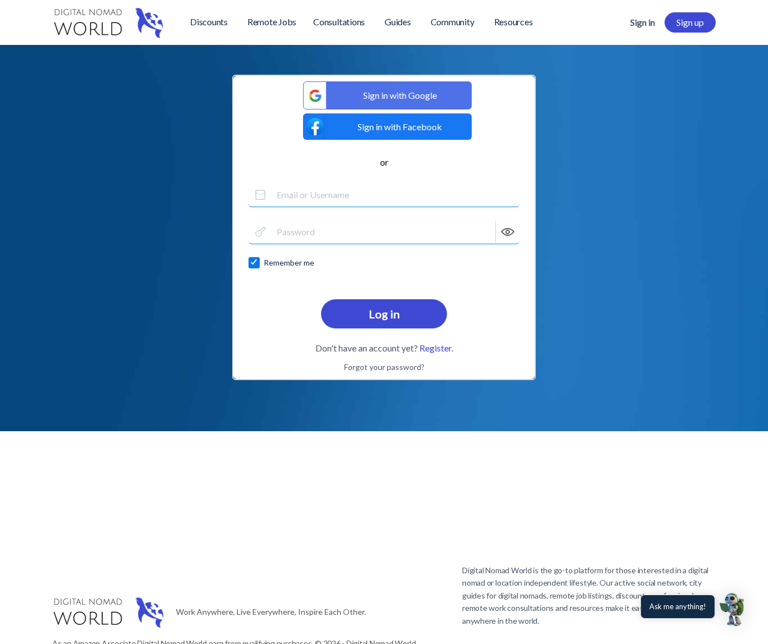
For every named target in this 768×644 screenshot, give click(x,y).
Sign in (642, 22)
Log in (384, 314)
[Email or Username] (260, 194)
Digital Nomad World (496, 570)
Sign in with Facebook (400, 126)
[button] (733, 609)
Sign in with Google (400, 95)
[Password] (260, 231)
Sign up (690, 22)
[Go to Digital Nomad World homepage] (108, 20)
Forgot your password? (384, 367)
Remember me (289, 262)
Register (435, 347)
